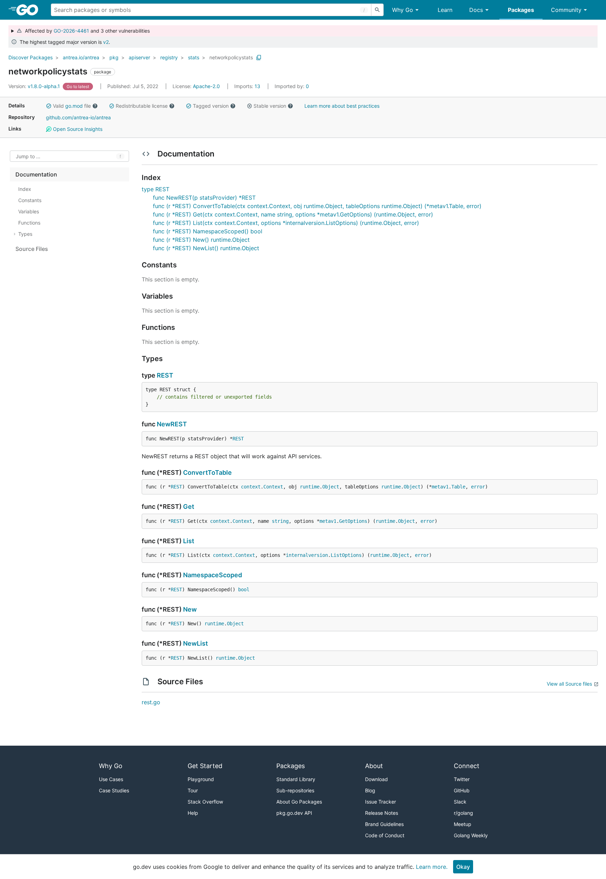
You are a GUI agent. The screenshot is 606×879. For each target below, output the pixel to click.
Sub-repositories (295, 790)
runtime (309, 487)
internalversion (307, 555)
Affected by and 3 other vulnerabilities (86, 31)
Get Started (205, 766)
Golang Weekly (471, 835)
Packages (521, 9)
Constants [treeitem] (29, 200)
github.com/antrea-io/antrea (78, 117)
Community (566, 9)
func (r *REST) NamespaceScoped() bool (207, 231)
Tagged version (210, 106)
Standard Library (295, 779)
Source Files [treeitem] (31, 248)
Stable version (270, 106)
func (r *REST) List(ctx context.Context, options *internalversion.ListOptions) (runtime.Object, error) (286, 222)
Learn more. (431, 866)
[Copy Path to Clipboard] (259, 57)
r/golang (463, 813)
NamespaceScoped (212, 575)
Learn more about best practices (341, 106)
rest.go (151, 702)
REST (165, 375)
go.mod (74, 106)
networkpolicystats (231, 57)
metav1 (440, 487)
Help (193, 813)
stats (193, 57)
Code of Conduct (384, 835)
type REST (155, 189)
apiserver (139, 57)
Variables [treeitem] (28, 211)
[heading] (29, 9)
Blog (370, 790)
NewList (195, 643)
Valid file (72, 106)
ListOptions (346, 555)
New (190, 609)
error (478, 487)
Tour (193, 790)
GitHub (462, 790)
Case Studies (114, 790)
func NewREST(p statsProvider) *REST (204, 197)
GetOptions (353, 521)
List (188, 541)
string (280, 521)
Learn (445, 9)
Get (188, 506)
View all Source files (569, 684)
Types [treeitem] (25, 234)
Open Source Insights (77, 129)
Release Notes (381, 813)
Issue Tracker (380, 802)
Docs (476, 9)
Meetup (462, 824)
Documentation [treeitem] (36, 174)
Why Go (402, 9)
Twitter (462, 779)
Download (376, 779)
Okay (463, 866)
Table (458, 487)
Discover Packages (30, 57)
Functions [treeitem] (29, 223)
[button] (49, 106)
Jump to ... (28, 156)
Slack (460, 802)
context (251, 487)
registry (169, 57)
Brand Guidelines (384, 824)
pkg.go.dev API (294, 813)
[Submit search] (377, 10)
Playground (201, 779)
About (374, 766)
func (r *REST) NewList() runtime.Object (206, 248)
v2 (106, 42)
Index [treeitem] (24, 189)
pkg (114, 57)
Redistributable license (141, 106)
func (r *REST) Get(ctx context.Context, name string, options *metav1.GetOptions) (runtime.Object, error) (293, 214)
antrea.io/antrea (81, 57)
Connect (466, 766)
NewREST (172, 424)
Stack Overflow (205, 802)
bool (243, 589)
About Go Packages (299, 802)
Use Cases (111, 779)
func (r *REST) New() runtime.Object (201, 239)
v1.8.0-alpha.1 (34, 86)
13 (248, 86)
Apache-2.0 (206, 86)
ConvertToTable (207, 472)
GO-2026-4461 (71, 31)
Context (273, 487)
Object (330, 487)
